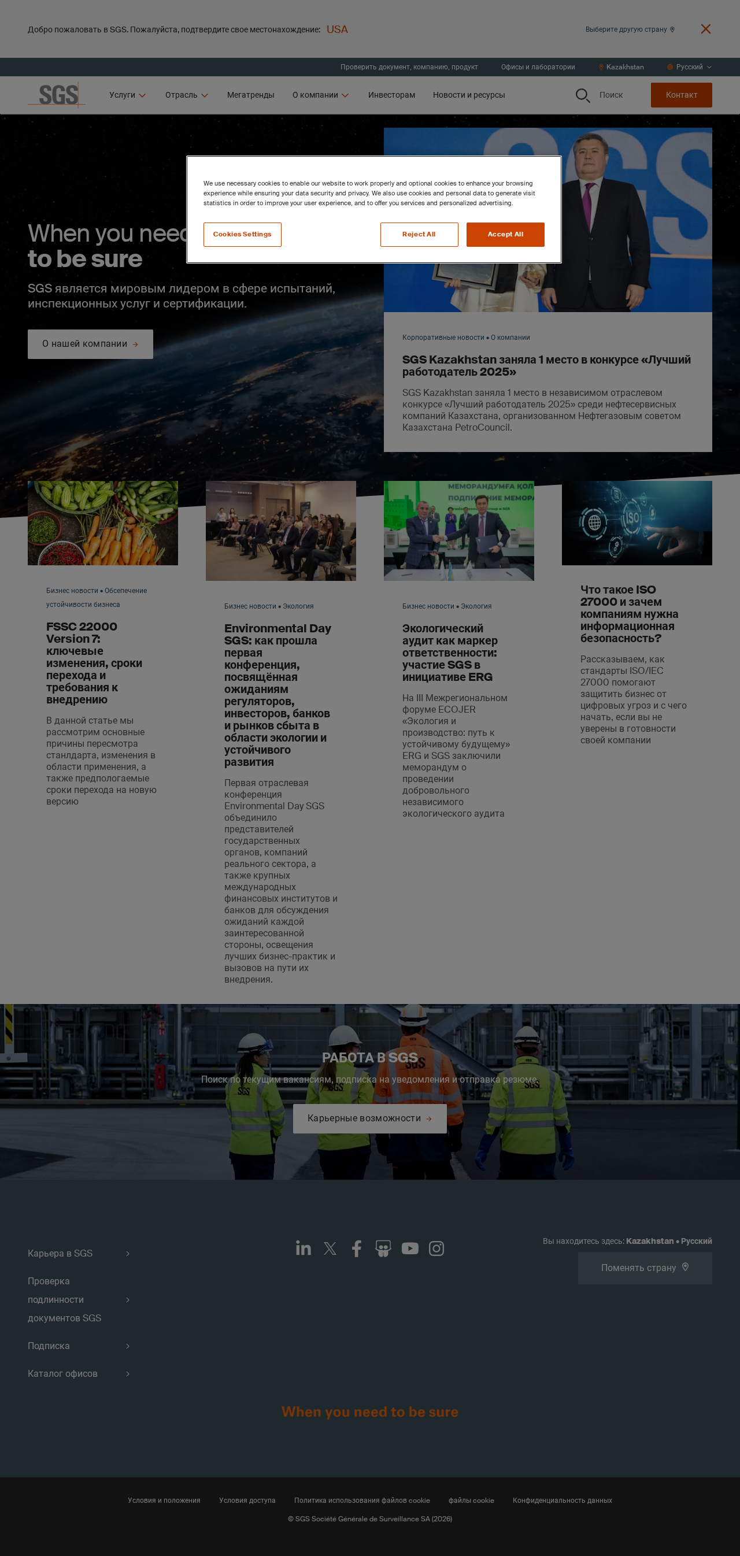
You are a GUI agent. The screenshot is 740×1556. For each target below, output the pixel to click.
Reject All (419, 234)
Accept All (506, 234)
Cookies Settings (242, 234)
